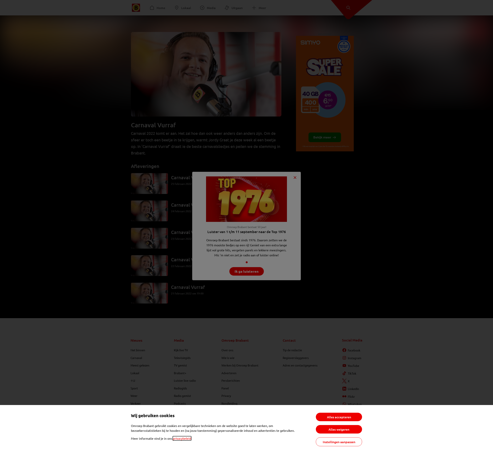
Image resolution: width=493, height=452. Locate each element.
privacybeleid (182, 438)
